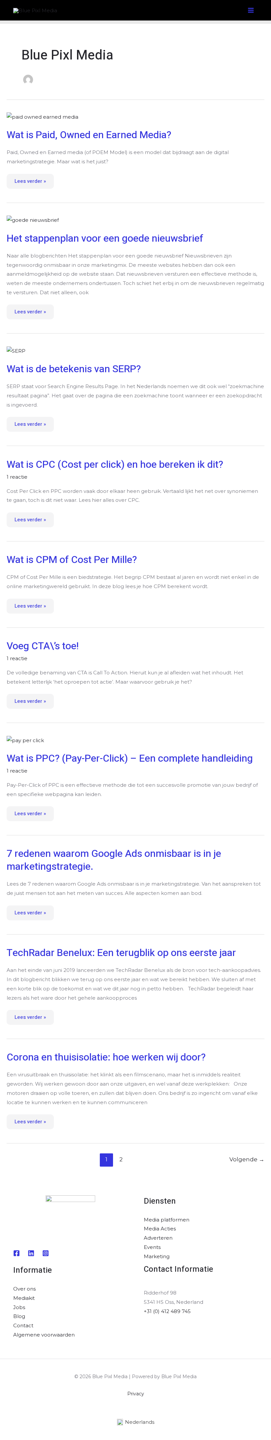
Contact (23, 1325)
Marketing (157, 1256)
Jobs (19, 1307)
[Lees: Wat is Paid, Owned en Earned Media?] (42, 116)
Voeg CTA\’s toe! (43, 646)
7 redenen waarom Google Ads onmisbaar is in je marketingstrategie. (114, 860)
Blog (19, 1316)
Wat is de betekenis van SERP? (74, 369)
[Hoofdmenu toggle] (251, 10)
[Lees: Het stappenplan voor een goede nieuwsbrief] (33, 220)
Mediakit (24, 1298)
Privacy (135, 1394)
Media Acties (160, 1228)
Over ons (24, 1289)
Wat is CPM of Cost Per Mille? (72, 560)
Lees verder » (30, 179)
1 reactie (17, 477)
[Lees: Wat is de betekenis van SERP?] (16, 350)
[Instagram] (45, 1253)
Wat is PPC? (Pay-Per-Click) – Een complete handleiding (130, 758)
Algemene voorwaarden (44, 1335)
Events (152, 1247)
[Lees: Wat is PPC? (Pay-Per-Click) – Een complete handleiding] (25, 740)
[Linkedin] (31, 1253)
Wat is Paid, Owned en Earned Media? (89, 135)
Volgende (246, 1159)
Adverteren (158, 1238)
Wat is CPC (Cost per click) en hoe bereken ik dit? (115, 465)
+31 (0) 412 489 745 (167, 1311)
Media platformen (166, 1220)
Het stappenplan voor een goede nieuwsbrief (105, 238)
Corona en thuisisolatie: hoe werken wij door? (106, 1057)
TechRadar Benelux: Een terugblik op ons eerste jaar (121, 953)
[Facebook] (16, 1253)
